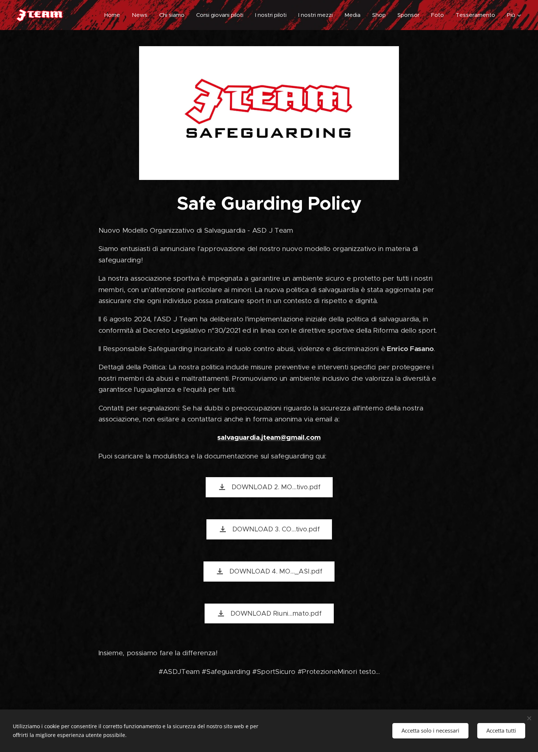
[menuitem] (114, 15)
